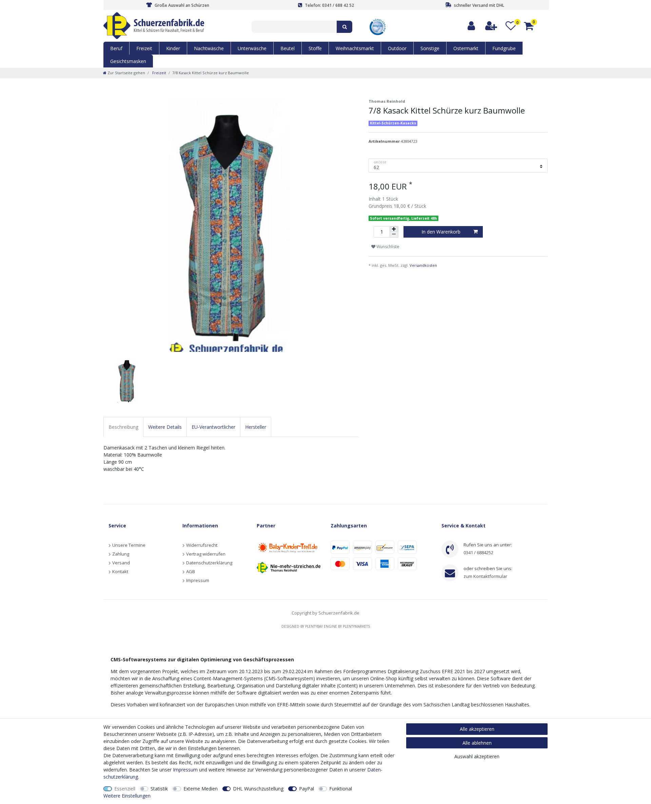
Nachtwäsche (209, 48)
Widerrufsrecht (201, 545)
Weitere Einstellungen (127, 795)
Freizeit (144, 48)
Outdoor (397, 48)
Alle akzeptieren (477, 729)
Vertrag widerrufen (205, 554)
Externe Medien (200, 788)
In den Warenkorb (440, 231)
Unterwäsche (252, 48)
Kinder (173, 48)
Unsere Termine (128, 545)
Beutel (287, 48)
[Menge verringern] (394, 234)
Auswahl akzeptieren (476, 756)
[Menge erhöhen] (394, 229)
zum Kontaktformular (485, 576)
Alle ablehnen (477, 743)
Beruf (116, 48)
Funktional (340, 788)
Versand (121, 563)
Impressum (197, 580)
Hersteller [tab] (255, 427)
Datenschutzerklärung (209, 563)
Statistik (159, 788)
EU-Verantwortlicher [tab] (213, 427)
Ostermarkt (465, 48)
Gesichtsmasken (128, 61)
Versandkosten (423, 265)
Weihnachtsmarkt (355, 48)
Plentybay (314, 626)
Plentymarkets (356, 626)
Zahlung (120, 554)
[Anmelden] (471, 26)
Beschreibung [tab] (123, 427)
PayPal (306, 788)
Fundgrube (504, 48)
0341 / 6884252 (478, 552)
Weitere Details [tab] (165, 427)
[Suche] (344, 27)
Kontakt (120, 571)
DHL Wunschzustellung (258, 788)
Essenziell (124, 788)
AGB (190, 571)
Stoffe (315, 48)
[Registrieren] (491, 26)
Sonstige (429, 48)
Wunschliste (387, 246)
